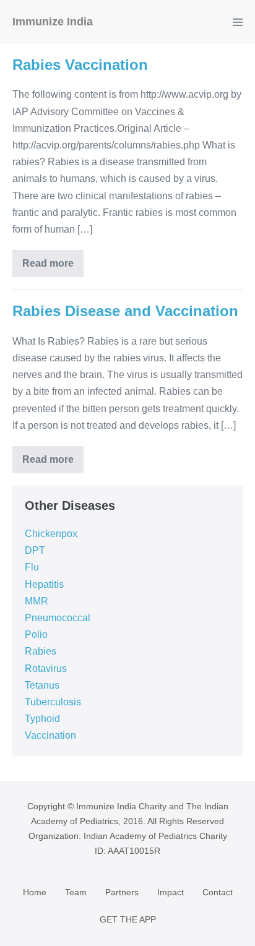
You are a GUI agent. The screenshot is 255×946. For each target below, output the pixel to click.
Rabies (40, 651)
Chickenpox (51, 533)
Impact (170, 892)
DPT (35, 550)
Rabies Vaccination (80, 64)
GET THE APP (128, 919)
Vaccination (50, 735)
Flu (32, 567)
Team (76, 892)
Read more (48, 263)
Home (34, 892)
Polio (36, 634)
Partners (122, 892)
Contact (217, 892)
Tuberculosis (53, 702)
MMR (36, 601)
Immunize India (52, 21)
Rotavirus (46, 668)
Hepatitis (44, 584)
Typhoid (42, 718)
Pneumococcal (57, 618)
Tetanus (42, 685)
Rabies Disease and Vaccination (125, 311)
